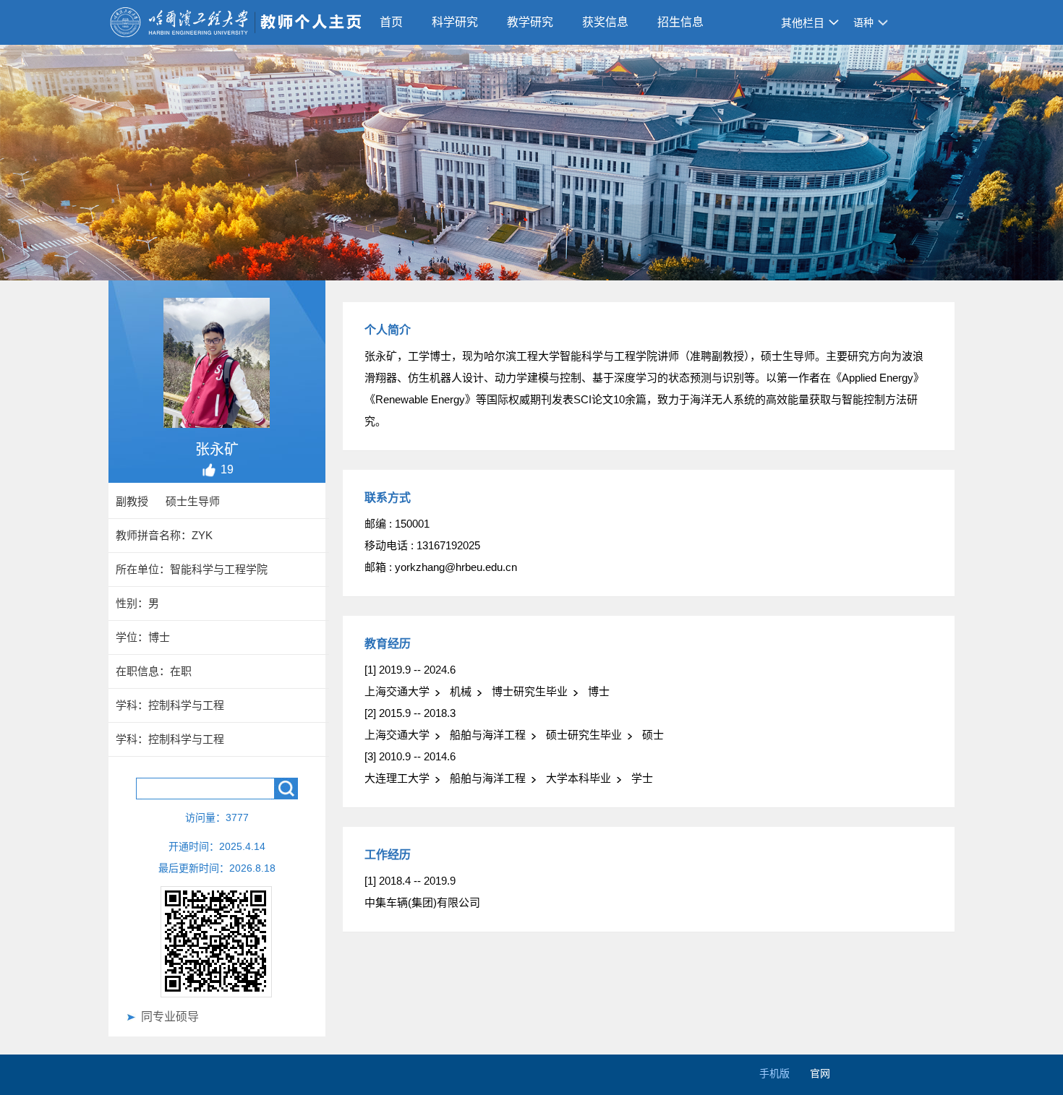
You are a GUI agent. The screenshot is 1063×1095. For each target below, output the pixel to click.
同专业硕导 (170, 1016)
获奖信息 (605, 22)
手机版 (774, 1073)
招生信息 (680, 22)
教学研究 (530, 22)
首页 (391, 22)
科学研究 (455, 22)
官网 (820, 1073)
